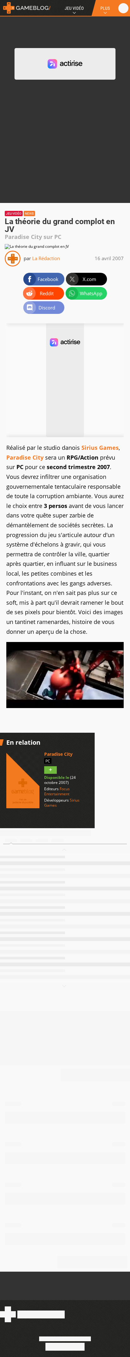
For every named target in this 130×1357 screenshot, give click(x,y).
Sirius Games (100, 447)
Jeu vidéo (13, 213)
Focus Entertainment (57, 791)
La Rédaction (46, 258)
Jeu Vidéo (74, 8)
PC (47, 761)
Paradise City (25, 457)
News (29, 213)
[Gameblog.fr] (25, 8)
